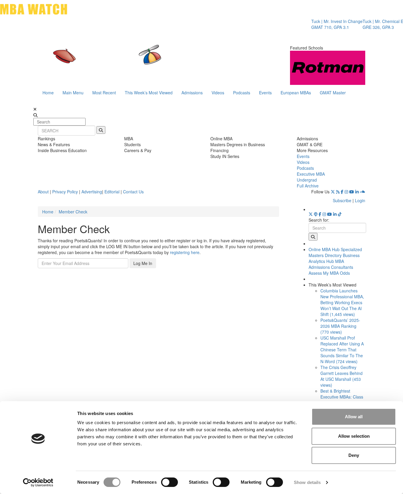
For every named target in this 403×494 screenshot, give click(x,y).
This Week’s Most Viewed (149, 92)
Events (265, 92)
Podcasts (241, 92)
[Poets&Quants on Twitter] (333, 192)
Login (360, 200)
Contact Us (133, 192)
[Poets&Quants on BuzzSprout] (315, 214)
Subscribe (342, 200)
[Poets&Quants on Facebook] (342, 192)
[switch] (169, 482)
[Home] (141, 60)
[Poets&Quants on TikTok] (339, 214)
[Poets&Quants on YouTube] (351, 192)
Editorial (111, 192)
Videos (218, 92)
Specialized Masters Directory (335, 252)
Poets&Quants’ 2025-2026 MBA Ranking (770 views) (340, 326)
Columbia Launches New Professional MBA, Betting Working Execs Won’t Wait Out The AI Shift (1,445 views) (342, 302)
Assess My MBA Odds (329, 273)
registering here (184, 252)
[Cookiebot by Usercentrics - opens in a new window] (38, 482)
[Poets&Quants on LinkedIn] (357, 192)
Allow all (354, 416)
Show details (307, 482)
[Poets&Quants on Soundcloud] (362, 192)
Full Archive (308, 186)
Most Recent (104, 92)
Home (48, 92)
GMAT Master (333, 92)
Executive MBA (311, 174)
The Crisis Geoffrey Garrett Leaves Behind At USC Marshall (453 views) (341, 376)
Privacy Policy (65, 192)
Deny (353, 455)
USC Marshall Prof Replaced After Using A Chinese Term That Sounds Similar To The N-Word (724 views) (342, 349)
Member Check (73, 212)
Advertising (91, 192)
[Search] (100, 130)
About (43, 192)
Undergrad (307, 180)
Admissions (192, 92)
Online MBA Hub (324, 249)
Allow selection (354, 436)
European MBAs (296, 92)
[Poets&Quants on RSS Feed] (338, 192)
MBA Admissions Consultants (331, 264)
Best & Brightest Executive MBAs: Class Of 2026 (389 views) (341, 397)
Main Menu (73, 92)
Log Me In (142, 263)
